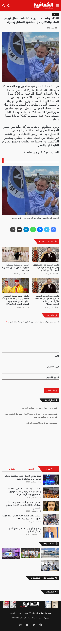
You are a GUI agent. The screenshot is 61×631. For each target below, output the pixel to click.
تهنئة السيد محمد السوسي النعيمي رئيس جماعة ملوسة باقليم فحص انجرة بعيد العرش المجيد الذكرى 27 (15, 300)
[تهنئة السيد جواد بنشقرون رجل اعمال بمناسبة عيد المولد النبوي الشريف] (45, 254)
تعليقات (12, 468)
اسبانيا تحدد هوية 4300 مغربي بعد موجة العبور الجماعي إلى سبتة (21, 517)
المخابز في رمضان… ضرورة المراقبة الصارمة (39, 408)
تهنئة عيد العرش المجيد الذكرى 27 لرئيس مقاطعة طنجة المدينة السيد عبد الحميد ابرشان (46, 300)
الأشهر (31, 468)
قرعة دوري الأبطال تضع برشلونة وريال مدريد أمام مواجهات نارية (23, 477)
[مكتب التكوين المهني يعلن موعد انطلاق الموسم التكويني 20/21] (50, 565)
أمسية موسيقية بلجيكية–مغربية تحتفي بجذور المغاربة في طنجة (15, 267)
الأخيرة (49, 468)
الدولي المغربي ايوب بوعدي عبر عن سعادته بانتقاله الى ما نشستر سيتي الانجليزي (23, 505)
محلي (55, 14)
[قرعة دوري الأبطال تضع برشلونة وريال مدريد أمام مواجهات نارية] (51, 480)
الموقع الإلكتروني (52, 377)
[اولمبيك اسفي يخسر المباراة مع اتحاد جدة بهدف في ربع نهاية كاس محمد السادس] (30, 553)
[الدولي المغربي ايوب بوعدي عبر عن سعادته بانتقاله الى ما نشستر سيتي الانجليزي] (51, 506)
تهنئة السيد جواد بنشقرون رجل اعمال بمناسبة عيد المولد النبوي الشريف (46, 267)
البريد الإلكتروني (53, 366)
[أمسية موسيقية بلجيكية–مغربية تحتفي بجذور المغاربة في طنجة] (15, 254)
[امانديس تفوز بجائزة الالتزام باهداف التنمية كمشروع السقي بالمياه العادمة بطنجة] (50, 553)
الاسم (56, 356)
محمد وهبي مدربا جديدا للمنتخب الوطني (41, 423)
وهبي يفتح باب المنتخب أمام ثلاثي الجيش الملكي (25, 529)
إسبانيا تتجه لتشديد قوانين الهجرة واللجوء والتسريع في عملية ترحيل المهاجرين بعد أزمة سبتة (24, 491)
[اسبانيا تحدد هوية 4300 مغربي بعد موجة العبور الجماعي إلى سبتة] (51, 519)
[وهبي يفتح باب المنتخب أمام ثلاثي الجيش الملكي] (51, 532)
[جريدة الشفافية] (44, 5)
